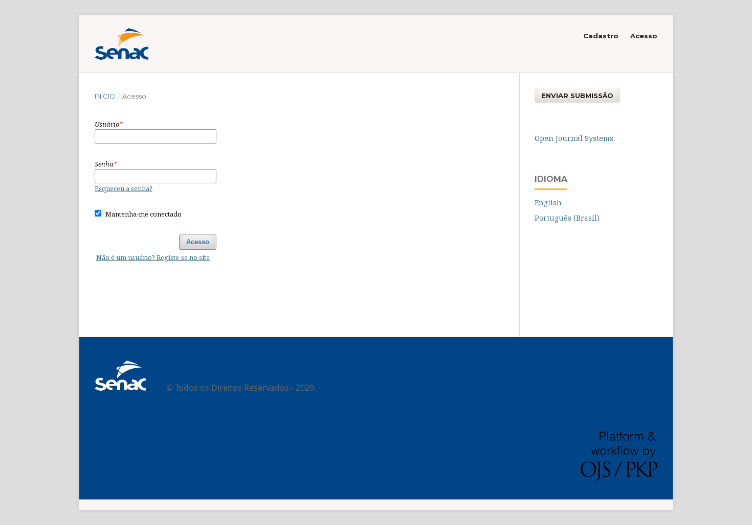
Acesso (643, 36)
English (548, 202)
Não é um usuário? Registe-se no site (153, 257)
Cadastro (600, 36)
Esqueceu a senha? (123, 188)
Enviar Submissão (577, 95)
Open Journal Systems (574, 138)
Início (105, 96)
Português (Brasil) (567, 218)
